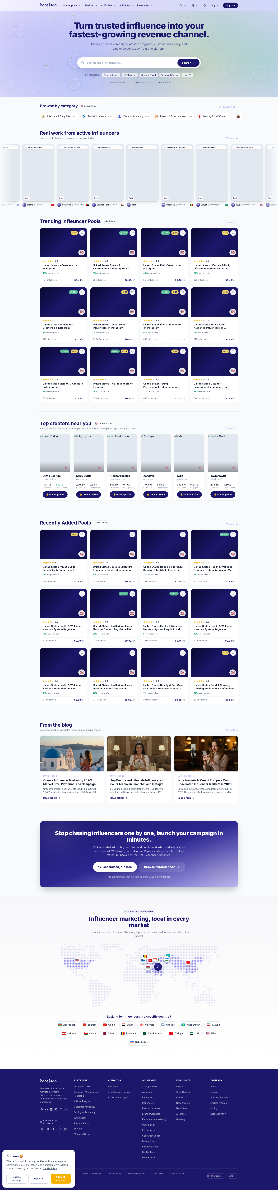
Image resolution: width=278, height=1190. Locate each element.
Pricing (213, 1108)
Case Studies (183, 1092)
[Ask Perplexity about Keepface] (65, 1129)
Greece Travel (148, 75)
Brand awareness (151, 1114)
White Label (80, 1117)
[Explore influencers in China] (188, 962)
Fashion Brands (150, 1146)
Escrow (78, 1128)
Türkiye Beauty (110, 75)
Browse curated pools (159, 867)
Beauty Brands (149, 1141)
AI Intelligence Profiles (119, 1092)
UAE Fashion (130, 75)
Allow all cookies (60, 1178)
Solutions (124, 5)
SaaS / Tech (148, 1152)
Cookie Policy (177, 1173)
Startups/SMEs (149, 1086)
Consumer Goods (151, 1135)
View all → (232, 138)
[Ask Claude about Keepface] (48, 1129)
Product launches (151, 1108)
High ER (187, 75)
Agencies (147, 1092)
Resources (143, 5)
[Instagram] (41, 1109)
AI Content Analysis (118, 1097)
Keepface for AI (218, 1114)
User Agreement (136, 1173)
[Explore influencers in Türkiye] (150, 960)
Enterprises (148, 1097)
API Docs (181, 1114)
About (213, 1086)
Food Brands (148, 1157)
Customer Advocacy (84, 1107)
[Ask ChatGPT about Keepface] (42, 1129)
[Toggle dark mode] (205, 5)
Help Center (182, 1108)
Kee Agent (113, 1086)
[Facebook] (56, 1109)
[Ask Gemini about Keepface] (53, 1129)
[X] (61, 1109)
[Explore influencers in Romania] (145, 957)
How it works (183, 1103)
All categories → (228, 106)
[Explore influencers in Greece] (143, 960)
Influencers (148, 1103)
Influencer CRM (82, 1086)
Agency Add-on (82, 1123)
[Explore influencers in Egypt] (148, 967)
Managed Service (83, 1134)
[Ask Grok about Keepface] (59, 1129)
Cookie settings (16, 1178)
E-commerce (148, 1130)
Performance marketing (154, 1119)
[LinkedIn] (51, 1109)
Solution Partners (219, 1097)
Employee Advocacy (84, 1112)
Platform (89, 5)
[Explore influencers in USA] (77, 960)
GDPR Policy (157, 1173)
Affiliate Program (82, 1101)
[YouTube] (46, 1109)
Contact (214, 1092)
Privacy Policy (114, 1173)
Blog (178, 1086)
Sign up (230, 5)
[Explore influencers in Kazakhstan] (168, 956)
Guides (179, 1097)
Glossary (180, 1119)
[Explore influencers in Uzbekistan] (167, 959)
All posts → (232, 730)
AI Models (106, 5)
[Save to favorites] (82, 233)
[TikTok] (66, 1109)
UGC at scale (149, 1125)
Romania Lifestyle (170, 75)
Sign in (215, 5)
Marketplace (70, 5)
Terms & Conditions (91, 1173)
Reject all (38, 1178)
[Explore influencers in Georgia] (155, 959)
